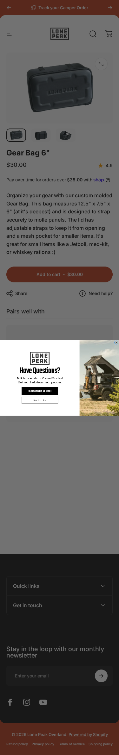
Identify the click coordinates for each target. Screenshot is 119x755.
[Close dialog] (116, 342)
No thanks (40, 400)
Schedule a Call (39, 391)
